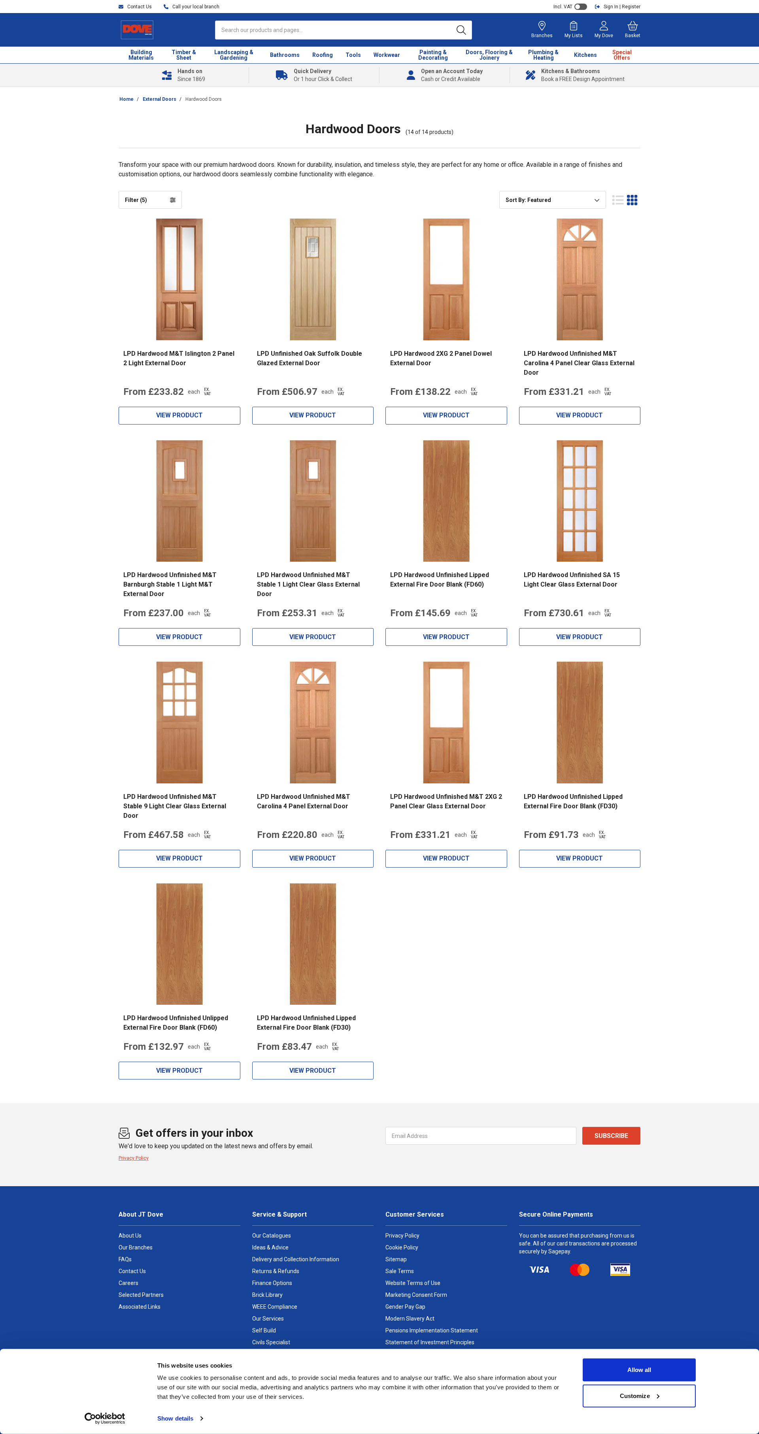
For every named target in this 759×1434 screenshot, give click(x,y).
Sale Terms (399, 1271)
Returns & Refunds (275, 1271)
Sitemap (396, 1259)
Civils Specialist (271, 1342)
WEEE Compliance (274, 1307)
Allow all (639, 1369)
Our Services (268, 1318)
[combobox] (552, 200)
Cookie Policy (401, 1247)
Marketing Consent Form (416, 1295)
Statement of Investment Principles (429, 1342)
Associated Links (139, 1307)
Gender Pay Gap (405, 1307)
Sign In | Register (622, 6)
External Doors (159, 99)
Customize (635, 1395)
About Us (130, 1235)
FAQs (125, 1259)
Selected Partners (141, 1295)
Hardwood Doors (203, 99)
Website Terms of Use (412, 1283)
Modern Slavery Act (409, 1318)
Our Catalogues (271, 1235)
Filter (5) (136, 200)
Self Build (264, 1330)
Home (126, 99)
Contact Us (132, 1271)
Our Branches (136, 1247)
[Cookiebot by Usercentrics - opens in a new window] (105, 1419)
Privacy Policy (134, 1158)
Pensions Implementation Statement (431, 1330)
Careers (128, 1283)
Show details (175, 1418)
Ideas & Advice (270, 1247)
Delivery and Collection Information (295, 1259)
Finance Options (272, 1283)
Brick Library (267, 1295)
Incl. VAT (562, 6)
